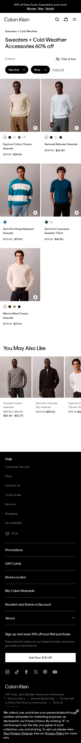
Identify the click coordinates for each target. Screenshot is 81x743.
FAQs (8, 476)
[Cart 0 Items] (66, 19)
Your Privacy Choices (18, 733)
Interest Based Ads (43, 698)
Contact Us (12, 485)
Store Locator (15, 577)
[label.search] (57, 19)
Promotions (14, 550)
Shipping (11, 513)
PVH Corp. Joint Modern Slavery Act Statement (34, 694)
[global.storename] (16, 19)
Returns (10, 504)
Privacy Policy (16, 698)
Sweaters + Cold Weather (21, 31)
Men (41, 8)
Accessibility (13, 523)
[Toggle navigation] (74, 20)
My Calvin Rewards (20, 590)
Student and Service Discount (28, 604)
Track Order (13, 495)
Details (49, 8)
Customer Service (17, 467)
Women (31, 8)
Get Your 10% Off (40, 657)
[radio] (5, 137)
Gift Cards (13, 563)
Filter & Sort (68, 59)
